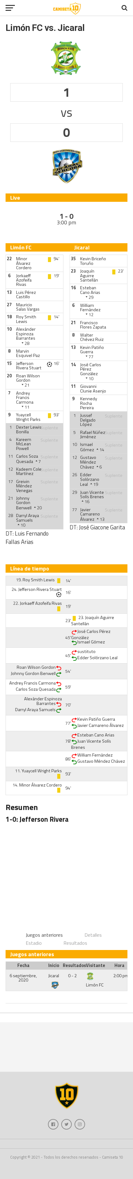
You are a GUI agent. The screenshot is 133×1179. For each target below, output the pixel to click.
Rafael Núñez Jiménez (92, 434)
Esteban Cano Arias (90, 289)
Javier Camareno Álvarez (90, 514)
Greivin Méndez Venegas (24, 486)
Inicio (53, 965)
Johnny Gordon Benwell (24, 503)
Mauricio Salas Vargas (28, 306)
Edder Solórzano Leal (89, 479)
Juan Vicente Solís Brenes (92, 494)
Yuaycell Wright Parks (28, 416)
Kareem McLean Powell (23, 444)
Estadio (34, 942)
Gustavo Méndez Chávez (88, 462)
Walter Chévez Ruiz (92, 337)
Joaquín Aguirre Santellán (89, 275)
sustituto (86, 651)
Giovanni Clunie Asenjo (93, 388)
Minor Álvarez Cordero (24, 263)
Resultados (75, 942)
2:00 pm (121, 975)
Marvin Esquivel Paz (28, 353)
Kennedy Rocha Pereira (88, 403)
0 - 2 (72, 975)
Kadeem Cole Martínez (28, 471)
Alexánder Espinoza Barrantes (26, 333)
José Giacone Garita (102, 527)
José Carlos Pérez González (90, 369)
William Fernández (90, 307)
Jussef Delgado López (88, 420)
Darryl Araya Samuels (27, 517)
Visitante (95, 965)
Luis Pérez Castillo (26, 294)
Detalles (93, 934)
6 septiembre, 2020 (23, 977)
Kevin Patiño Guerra (92, 349)
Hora (119, 965)
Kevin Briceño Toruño (93, 260)
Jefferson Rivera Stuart (28, 365)
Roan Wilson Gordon (28, 378)
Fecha (23, 965)
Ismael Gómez (87, 447)
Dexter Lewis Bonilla (28, 429)
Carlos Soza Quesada (27, 458)
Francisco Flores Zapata (93, 324)
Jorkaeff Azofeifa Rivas (24, 280)
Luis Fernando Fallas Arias (27, 537)
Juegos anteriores (44, 934)
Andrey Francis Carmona (24, 397)
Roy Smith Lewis (26, 318)
